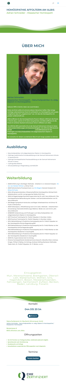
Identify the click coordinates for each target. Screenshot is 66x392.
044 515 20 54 (33, 309)
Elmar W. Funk (13, 190)
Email (34, 316)
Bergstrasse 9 (12, 328)
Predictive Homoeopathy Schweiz (23, 130)
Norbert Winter (18, 186)
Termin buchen (33, 358)
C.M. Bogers (38, 188)
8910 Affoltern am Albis (16, 330)
